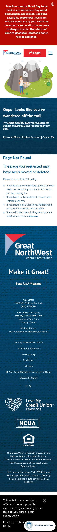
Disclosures (28, 360)
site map (33, 216)
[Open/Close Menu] (50, 52)
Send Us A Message (28, 283)
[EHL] (28, 439)
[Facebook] (27, 386)
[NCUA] (27, 422)
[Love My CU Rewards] (29, 404)
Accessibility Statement (28, 348)
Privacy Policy (28, 354)
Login (36, 53)
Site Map (28, 366)
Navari (34, 377)
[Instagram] (30, 386)
